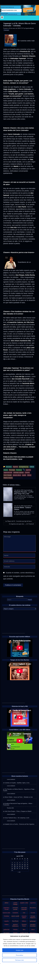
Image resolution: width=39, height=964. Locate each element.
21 (22, 866)
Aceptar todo (19, 950)
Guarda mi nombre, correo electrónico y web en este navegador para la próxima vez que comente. (19, 576)
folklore (24, 921)
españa (6, 921)
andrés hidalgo (15, 903)
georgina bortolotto (33, 925)
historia (15, 929)
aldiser (6, 902)
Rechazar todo (19, 960)
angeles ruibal (24, 902)
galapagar (33, 921)
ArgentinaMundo (29, 28)
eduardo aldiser (24, 916)
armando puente (15, 908)
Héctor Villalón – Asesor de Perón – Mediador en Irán (19, 797)
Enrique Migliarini (32, 916)
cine (24, 912)
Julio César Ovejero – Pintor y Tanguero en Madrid (18, 811)
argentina (33, 902)
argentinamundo (6, 908)
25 (14, 868)
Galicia (6, 924)
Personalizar (19, 955)
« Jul (19, 872)
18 (14, 866)
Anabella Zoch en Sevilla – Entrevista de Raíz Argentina (19, 824)
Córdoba (6, 916)
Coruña (33, 912)
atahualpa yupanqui (24, 908)
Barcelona (33, 907)
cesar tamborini (11, 779)
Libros (33, 929)
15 (24, 864)
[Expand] (2, 17)
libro (24, 929)
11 (14, 864)
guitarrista (6, 929)
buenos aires (6, 912)
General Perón (24, 925)
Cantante (15, 912)
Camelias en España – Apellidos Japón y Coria (17, 782)
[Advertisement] (13, 621)
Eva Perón (15, 921)
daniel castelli (15, 916)
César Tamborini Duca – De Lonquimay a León (17, 817)
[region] (19, 948)
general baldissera (15, 925)
